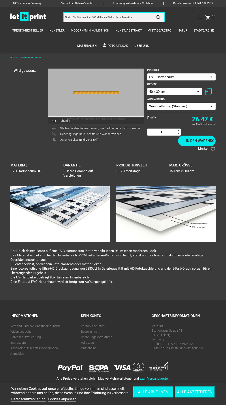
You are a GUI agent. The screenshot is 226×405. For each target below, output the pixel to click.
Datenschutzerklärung (25, 337)
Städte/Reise (204, 30)
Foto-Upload (117, 45)
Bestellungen (90, 331)
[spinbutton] (161, 132)
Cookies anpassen (62, 399)
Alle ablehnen (153, 392)
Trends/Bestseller (27, 30)
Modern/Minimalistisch (90, 30)
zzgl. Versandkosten (155, 379)
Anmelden (17, 353)
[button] (179, 130)
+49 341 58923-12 (202, 3)
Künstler (57, 30)
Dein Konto (91, 316)
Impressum (18, 342)
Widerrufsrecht (20, 331)
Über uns (141, 45)
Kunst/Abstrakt (128, 30)
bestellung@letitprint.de (187, 348)
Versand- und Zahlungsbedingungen (35, 326)
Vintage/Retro (159, 30)
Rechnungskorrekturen (96, 337)
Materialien (87, 45)
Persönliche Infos (93, 326)
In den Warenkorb (201, 141)
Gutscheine (88, 348)
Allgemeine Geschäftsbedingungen (34, 348)
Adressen (87, 342)
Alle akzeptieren (195, 392)
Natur (182, 30)
